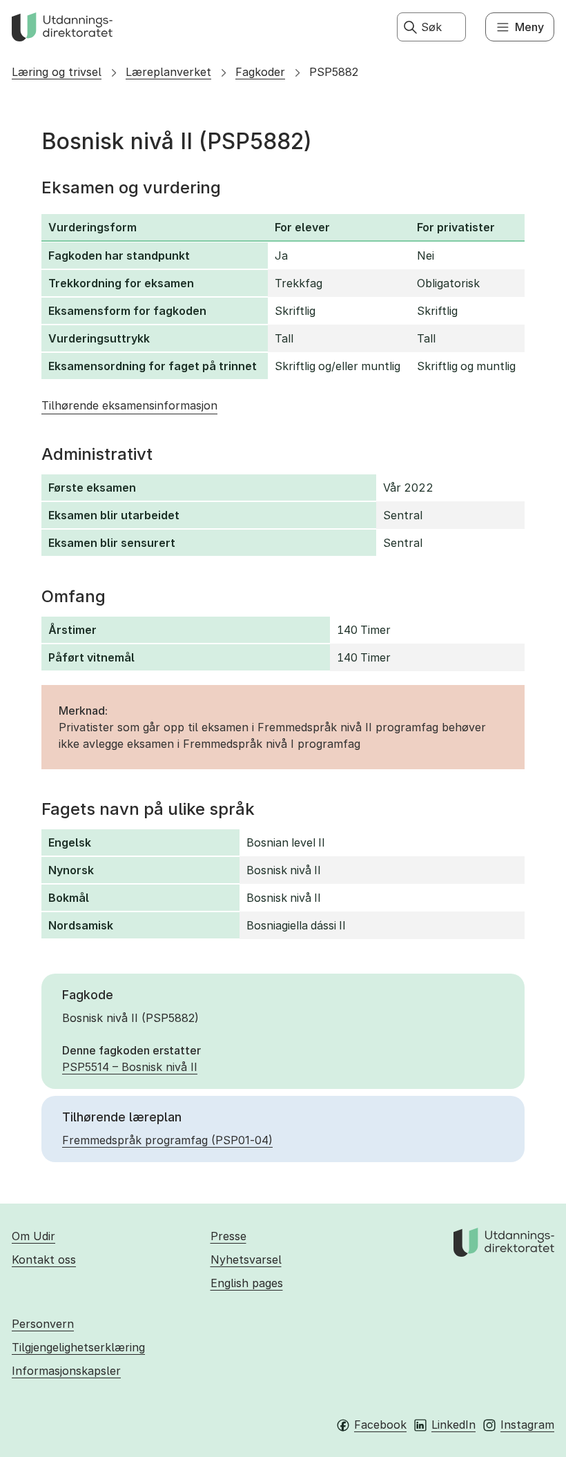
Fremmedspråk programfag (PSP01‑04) (167, 1140)
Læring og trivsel (56, 72)
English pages (247, 1283)
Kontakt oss (44, 1259)
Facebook (380, 1424)
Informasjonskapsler (66, 1371)
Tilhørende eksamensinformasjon (129, 405)
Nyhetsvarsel (246, 1259)
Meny (529, 27)
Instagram (527, 1424)
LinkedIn (453, 1424)
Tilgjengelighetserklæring (78, 1347)
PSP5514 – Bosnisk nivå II (129, 1067)
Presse (228, 1236)
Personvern (43, 1324)
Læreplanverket (168, 72)
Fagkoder (260, 72)
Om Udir (33, 1236)
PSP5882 (333, 72)
